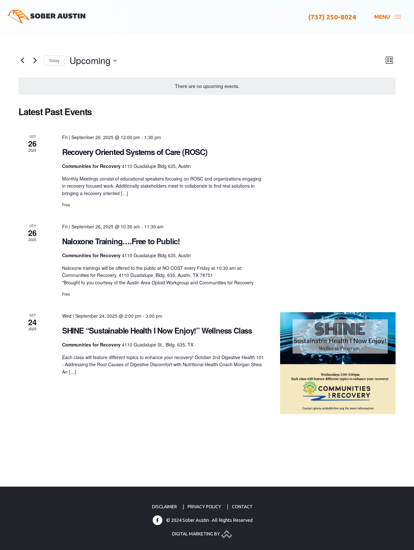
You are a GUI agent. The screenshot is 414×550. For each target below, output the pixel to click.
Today (54, 60)
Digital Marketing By (196, 533)
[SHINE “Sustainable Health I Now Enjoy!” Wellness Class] (338, 363)
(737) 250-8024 (332, 17)
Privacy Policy (204, 506)
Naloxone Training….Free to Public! (121, 241)
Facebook (157, 520)
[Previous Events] (22, 60)
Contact (242, 506)
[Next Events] (35, 60)
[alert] (207, 86)
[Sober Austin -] (45, 17)
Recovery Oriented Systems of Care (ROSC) (134, 151)
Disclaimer (164, 506)
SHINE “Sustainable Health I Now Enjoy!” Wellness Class (157, 330)
